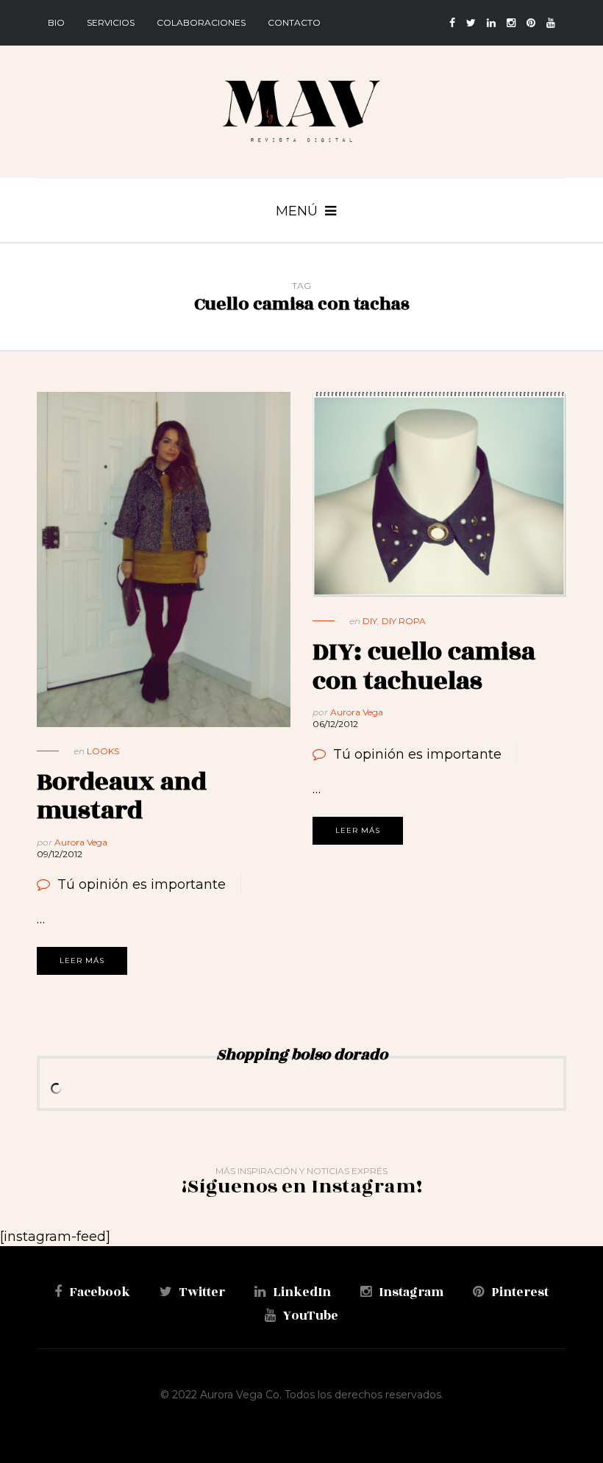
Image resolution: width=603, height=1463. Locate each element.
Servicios (111, 22)
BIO (56, 22)
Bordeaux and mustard (122, 796)
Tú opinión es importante (141, 884)
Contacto (294, 22)
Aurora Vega (80, 842)
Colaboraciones (201, 22)
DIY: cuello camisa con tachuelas (424, 666)
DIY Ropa (404, 620)
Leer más (82, 960)
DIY (370, 620)
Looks (103, 750)
